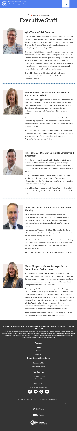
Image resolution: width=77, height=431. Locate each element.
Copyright (20, 399)
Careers (38, 347)
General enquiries (38, 363)
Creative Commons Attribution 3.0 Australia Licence (48, 403)
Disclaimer (36, 399)
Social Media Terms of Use (49, 399)
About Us (35, 15)
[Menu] (73, 4)
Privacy (28, 399)
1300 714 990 (38, 383)
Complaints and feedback (38, 366)
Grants (38, 351)
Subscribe (38, 354)
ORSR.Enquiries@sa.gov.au (38, 387)
